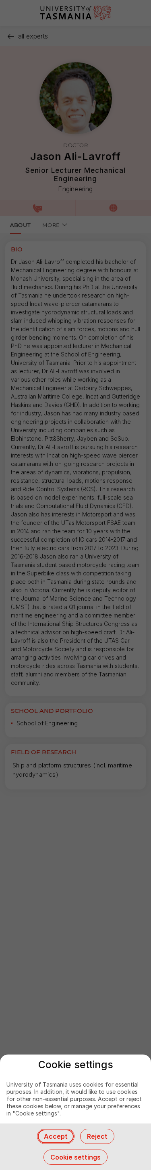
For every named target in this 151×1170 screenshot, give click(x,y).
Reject (97, 1136)
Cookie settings (75, 1157)
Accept (56, 1136)
